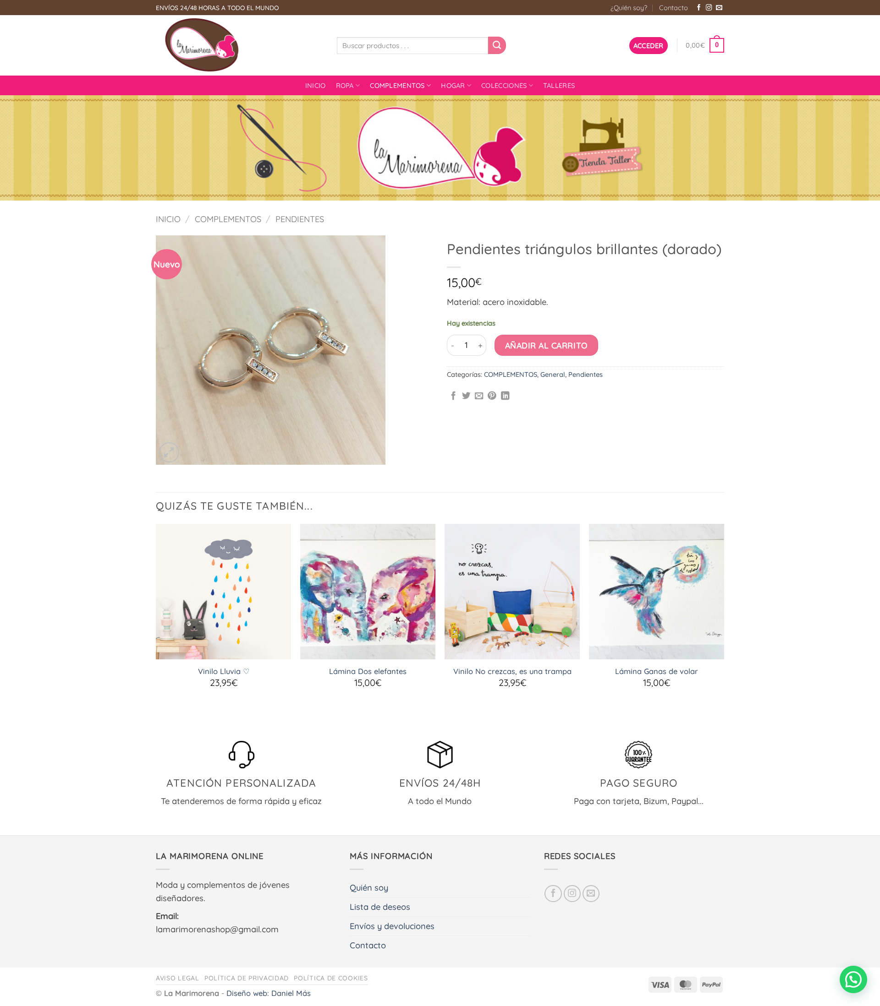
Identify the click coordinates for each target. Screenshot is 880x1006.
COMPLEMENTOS (397, 85)
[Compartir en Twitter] (466, 396)
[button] (648, 45)
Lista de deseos (380, 907)
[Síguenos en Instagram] (709, 8)
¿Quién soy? (628, 7)
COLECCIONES (504, 85)
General (552, 374)
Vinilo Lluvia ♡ (223, 671)
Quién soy (369, 887)
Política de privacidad (246, 978)
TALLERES (559, 85)
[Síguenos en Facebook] (699, 8)
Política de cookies (331, 978)
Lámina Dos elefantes (368, 671)
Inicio (315, 85)
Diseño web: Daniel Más (268, 993)
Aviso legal (177, 978)
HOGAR (453, 85)
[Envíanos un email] (719, 8)
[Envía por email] (479, 396)
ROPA (345, 85)
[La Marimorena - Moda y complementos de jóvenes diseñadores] (239, 45)
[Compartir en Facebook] (453, 396)
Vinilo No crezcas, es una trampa (512, 671)
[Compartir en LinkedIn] (505, 396)
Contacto (673, 7)
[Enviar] (497, 45)
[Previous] (156, 623)
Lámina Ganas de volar (656, 671)
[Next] (724, 623)
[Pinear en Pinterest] (492, 396)
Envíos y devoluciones (392, 926)
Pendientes (299, 219)
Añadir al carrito (546, 345)
